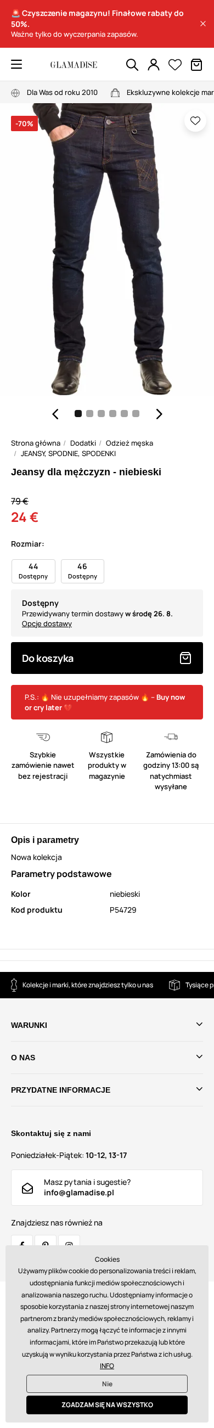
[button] (203, 23)
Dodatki (83, 443)
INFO (107, 1365)
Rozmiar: (27, 543)
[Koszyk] (196, 64)
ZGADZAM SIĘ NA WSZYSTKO (107, 1404)
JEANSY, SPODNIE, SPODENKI (68, 453)
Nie (107, 1383)
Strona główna (35, 443)
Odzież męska (129, 443)
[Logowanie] (153, 64)
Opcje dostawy (47, 623)
